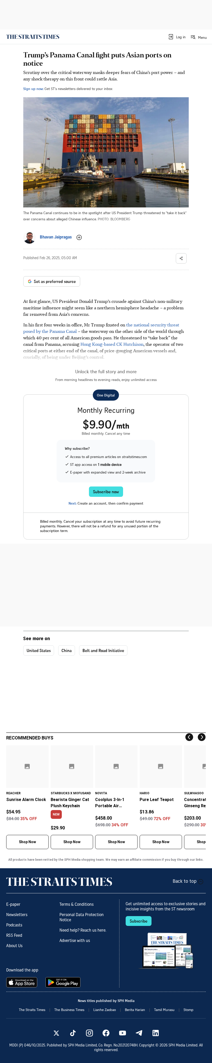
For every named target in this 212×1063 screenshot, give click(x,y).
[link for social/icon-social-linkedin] (156, 1033)
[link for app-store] (22, 982)
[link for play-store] (63, 982)
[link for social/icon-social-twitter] (56, 1033)
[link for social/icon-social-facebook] (106, 1033)
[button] (177, 36)
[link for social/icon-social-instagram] (89, 1033)
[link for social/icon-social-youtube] (122, 1033)
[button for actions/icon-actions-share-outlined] (181, 258)
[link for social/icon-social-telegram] (139, 1033)
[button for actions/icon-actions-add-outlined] (79, 237)
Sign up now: (33, 88)
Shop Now (27, 842)
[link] (32, 37)
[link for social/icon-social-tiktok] (73, 1033)
